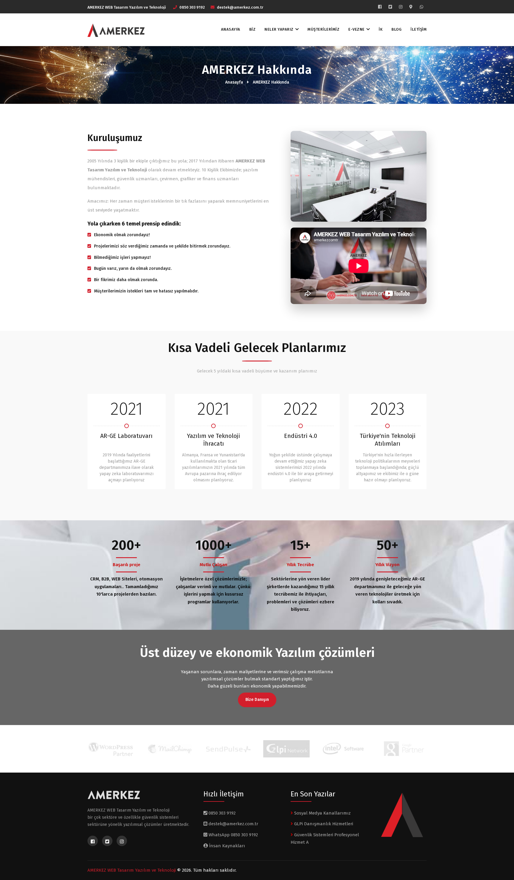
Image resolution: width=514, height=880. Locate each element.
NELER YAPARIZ (279, 29)
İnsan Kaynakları (226, 845)
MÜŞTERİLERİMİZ (323, 29)
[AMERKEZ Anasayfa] (114, 30)
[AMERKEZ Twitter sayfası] (390, 7)
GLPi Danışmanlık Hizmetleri (323, 823)
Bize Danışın (257, 699)
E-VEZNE (356, 29)
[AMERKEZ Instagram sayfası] (400, 7)
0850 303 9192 (192, 7)
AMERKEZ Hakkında (271, 82)
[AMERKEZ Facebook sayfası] (380, 7)
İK (381, 29)
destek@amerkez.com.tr (240, 7)
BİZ (252, 29)
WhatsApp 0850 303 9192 (232, 834)
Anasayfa (234, 82)
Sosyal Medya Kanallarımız (322, 813)
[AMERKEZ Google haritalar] (411, 7)
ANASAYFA (230, 29)
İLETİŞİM (418, 29)
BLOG (396, 29)
